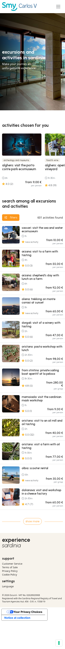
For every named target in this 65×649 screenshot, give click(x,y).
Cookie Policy (9, 574)
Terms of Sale (10, 567)
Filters (13, 217)
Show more (32, 521)
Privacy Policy (10, 571)
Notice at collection (17, 617)
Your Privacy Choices (28, 612)
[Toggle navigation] (58, 6)
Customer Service (12, 563)
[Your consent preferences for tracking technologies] (59, 643)
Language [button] (8, 586)
